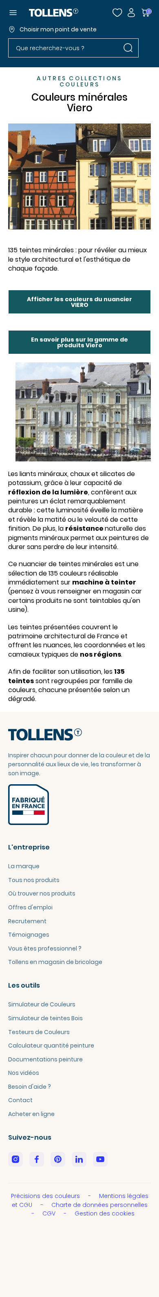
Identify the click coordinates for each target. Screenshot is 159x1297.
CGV (49, 1213)
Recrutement (27, 921)
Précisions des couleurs (46, 1196)
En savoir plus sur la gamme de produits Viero (79, 342)
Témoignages (28, 935)
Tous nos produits (34, 880)
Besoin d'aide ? (29, 1087)
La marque (24, 866)
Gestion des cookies (105, 1213)
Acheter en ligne (31, 1114)
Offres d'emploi (30, 907)
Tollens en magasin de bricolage (55, 962)
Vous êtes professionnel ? (45, 948)
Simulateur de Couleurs (41, 1004)
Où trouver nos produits (41, 893)
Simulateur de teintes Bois (45, 1018)
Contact (20, 1100)
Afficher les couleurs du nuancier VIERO (79, 302)
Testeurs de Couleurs (39, 1032)
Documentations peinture (45, 1059)
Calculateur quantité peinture (51, 1045)
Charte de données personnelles (99, 1205)
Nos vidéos (23, 1073)
